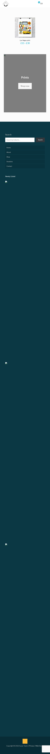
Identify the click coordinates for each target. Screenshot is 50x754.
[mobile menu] (47, 3)
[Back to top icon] (25, 741)
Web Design (39, 746)
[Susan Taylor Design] (6, 3)
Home (9, 148)
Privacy (31, 746)
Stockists (10, 161)
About (9, 152)
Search (8, 134)
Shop (8, 157)
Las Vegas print (25, 40)
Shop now (25, 86)
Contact (9, 166)
